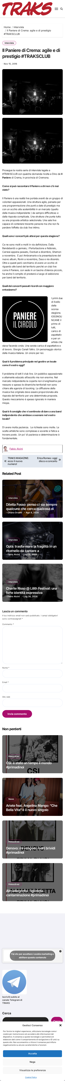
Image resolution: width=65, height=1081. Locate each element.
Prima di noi (13, 756)
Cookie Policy (31, 1077)
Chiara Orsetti (15, 512)
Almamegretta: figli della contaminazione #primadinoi (27, 893)
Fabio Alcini (16, 448)
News (11, 799)
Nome (5, 668)
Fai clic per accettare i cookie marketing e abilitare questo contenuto (32, 956)
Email (5, 682)
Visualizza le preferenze (32, 1070)
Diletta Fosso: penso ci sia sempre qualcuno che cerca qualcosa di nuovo (31, 509)
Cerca (6, 1013)
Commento (8, 624)
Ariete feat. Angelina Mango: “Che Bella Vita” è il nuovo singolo (31, 808)
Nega (32, 1061)
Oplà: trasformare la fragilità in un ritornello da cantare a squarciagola (31, 550)
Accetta (32, 1053)
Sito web (6, 697)
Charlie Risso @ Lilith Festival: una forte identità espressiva (31, 590)
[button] (60, 1025)
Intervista (9, 43)
